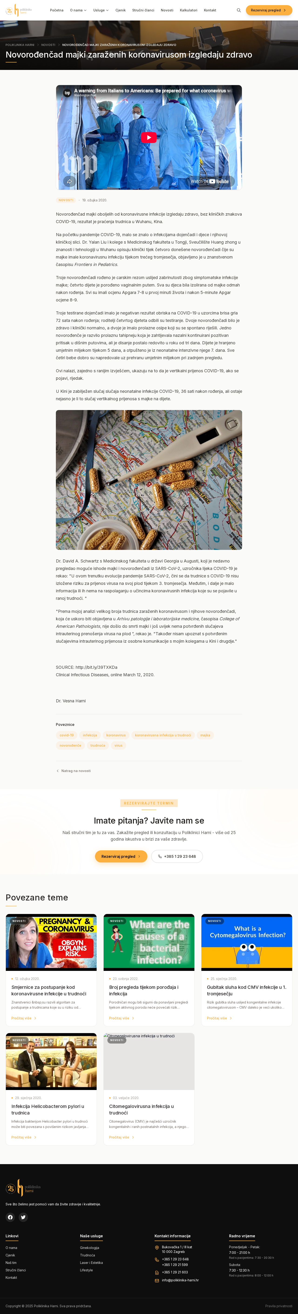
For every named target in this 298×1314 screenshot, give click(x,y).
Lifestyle (86, 1270)
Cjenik (120, 10)
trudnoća (98, 745)
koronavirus (116, 735)
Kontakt (210, 10)
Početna (57, 10)
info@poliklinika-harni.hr (180, 1280)
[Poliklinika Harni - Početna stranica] (19, 10)
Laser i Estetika (91, 1263)
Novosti (167, 10)
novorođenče (70, 745)
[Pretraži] (239, 10)
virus (118, 745)
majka (205, 735)
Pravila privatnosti (278, 1306)
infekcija (90, 735)
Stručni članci (143, 10)
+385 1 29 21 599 (175, 1265)
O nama (76, 10)
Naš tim (11, 1263)
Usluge (99, 10)
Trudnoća (87, 1255)
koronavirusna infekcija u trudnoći (163, 735)
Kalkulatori (188, 10)
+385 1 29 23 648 (175, 1259)
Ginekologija (89, 1248)
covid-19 (67, 735)
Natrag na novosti (76, 771)
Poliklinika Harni (20, 45)
